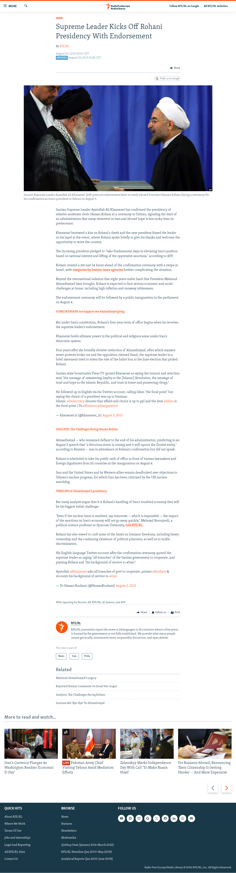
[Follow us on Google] (147, 818)
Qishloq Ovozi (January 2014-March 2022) (87, 845)
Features (66, 824)
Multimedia (68, 838)
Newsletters (69, 831)
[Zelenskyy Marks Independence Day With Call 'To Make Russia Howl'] (147, 744)
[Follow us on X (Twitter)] (156, 818)
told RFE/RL (134, 525)
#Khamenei (78, 571)
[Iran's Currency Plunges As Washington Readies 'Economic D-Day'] (31, 744)
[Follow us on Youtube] (121, 818)
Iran (59, 18)
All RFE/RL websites (216, 6)
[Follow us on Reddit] (130, 818)
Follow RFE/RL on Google (184, 6)
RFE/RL (64, 46)
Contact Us (11, 859)
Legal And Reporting (17, 845)
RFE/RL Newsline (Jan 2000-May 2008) (86, 852)
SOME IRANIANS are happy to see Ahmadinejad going (90, 311)
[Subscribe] (191, 818)
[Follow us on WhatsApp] (182, 818)
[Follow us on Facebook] (165, 818)
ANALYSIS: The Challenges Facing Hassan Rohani (87, 429)
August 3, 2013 (112, 415)
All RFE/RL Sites (14, 852)
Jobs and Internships (17, 838)
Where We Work (14, 824)
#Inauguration (108, 406)
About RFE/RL (13, 817)
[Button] (175, 68)
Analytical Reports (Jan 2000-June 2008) (87, 859)
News (64, 817)
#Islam (169, 401)
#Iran (113, 576)
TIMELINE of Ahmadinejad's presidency (81, 491)
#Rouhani (90, 406)
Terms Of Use (12, 831)
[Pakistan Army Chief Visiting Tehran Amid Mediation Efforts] (89, 744)
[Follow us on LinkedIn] (173, 818)
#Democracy (76, 401)
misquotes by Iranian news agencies (98, 270)
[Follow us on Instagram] (139, 818)
